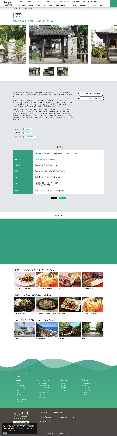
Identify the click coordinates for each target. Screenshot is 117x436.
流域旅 (50, 5)
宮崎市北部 (27, 129)
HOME (15, 8)
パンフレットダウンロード (46, 390)
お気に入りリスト (21, 399)
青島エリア (32, 5)
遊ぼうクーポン (84, 5)
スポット (40, 1)
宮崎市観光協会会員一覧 (45, 385)
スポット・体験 (23, 8)
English (63, 383)
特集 (21, 1)
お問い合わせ (42, 397)
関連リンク (42, 394)
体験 (48, 1)
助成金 (85, 392)
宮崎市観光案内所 (60, 5)
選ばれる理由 (86, 383)
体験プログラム (87, 390)
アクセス (86, 1)
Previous (14, 45)
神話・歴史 (27, 133)
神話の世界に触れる (29, 136)
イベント (68, 1)
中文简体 (63, 385)
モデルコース (30, 1)
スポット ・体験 (21, 387)
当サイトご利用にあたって (46, 387)
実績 (84, 385)
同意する (5, 432)
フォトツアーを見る (93, 98)
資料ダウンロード (43, 392)
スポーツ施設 (86, 387)
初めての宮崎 (21, 5)
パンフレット (72, 5)
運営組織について (43, 383)
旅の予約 (78, 1)
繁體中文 (63, 387)
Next (103, 45)
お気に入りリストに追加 (93, 93)
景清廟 (30, 8)
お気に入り (97, 1)
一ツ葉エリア (41, 5)
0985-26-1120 (39, 159)
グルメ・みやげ (58, 1)
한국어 (63, 390)
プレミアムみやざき (96, 5)
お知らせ (19, 401)
